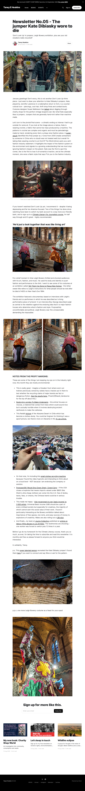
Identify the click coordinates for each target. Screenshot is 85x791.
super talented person (28, 550)
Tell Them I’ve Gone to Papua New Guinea (45, 286)
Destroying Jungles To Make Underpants (32, 402)
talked (46, 109)
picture (28, 414)
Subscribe (77, 7)
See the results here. (39, 396)
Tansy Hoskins (23, 42)
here (19, 553)
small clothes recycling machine (53, 476)
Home (26, 7)
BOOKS (33, 7)
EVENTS (40, 7)
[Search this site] (63, 7)
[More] (47, 7)
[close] (83, 2)
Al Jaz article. (61, 419)
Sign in (68, 7)
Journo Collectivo (42, 521)
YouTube (57, 782)
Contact (36, 782)
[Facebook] (45, 779)
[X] (42, 779)
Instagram (43, 782)
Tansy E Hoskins (11, 7)
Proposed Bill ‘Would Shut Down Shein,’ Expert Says (36, 488)
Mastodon (50, 782)
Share (69, 43)
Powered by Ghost (77, 781)
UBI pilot (60, 518)
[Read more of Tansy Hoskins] (15, 43)
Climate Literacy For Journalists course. (48, 215)
